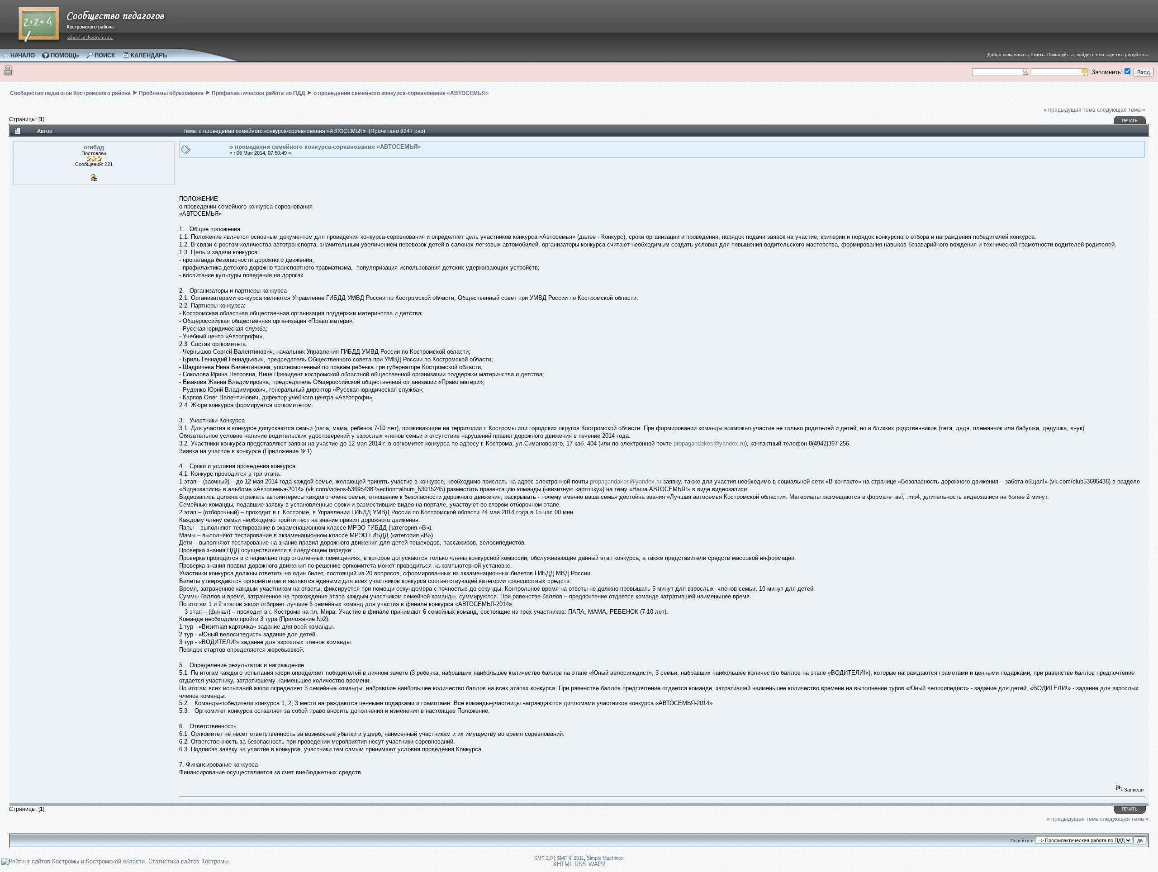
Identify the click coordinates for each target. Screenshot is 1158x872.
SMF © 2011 (570, 858)
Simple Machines (605, 858)
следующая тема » (1121, 110)
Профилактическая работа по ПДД (258, 93)
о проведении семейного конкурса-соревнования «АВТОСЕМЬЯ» (401, 93)
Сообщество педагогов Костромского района (70, 93)
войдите (1086, 54)
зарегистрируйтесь (1127, 54)
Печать (1130, 120)
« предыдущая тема (1070, 110)
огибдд (94, 147)
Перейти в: (1023, 840)
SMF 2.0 (543, 858)
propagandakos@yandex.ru (709, 443)
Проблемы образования (171, 93)
